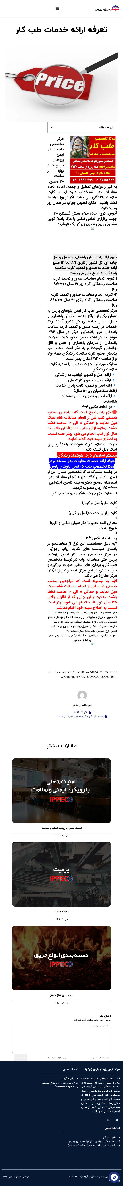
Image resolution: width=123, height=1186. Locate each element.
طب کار (93, 716)
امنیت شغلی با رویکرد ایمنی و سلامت (62, 828)
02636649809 (76, 1146)
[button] (57, 8)
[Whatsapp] (108, 1119)
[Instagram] (116, 1119)
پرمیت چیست (61, 912)
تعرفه (101, 716)
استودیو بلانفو (9, 1176)
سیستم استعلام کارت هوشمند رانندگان (87, 455)
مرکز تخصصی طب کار (76, 716)
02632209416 (62, 1087)
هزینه (60, 716)
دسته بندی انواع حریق (61, 995)
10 (86, 1146)
